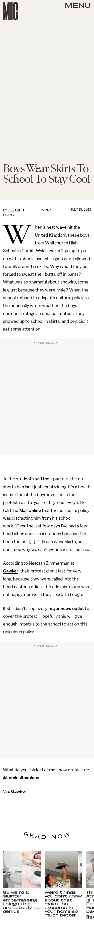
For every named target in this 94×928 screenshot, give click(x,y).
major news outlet (66, 608)
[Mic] (10, 11)
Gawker (10, 571)
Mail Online (30, 510)
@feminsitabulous (21, 777)
